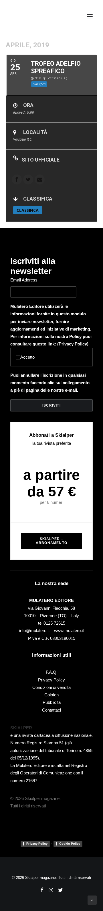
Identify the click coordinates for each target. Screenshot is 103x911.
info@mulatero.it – (36, 630)
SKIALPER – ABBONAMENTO (51, 541)
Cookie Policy (69, 844)
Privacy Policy (73, 343)
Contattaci (51, 710)
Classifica (28, 210)
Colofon (51, 694)
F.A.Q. (52, 672)
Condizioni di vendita (51, 687)
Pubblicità (52, 702)
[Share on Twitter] (28, 179)
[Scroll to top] (92, 899)
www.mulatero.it (69, 630)
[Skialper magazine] (35, 16)
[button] (90, 16)
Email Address (23, 279)
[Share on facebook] (17, 179)
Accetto (27, 357)
